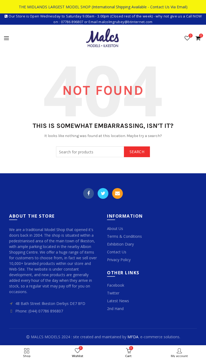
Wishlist (190, 35)
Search (137, 151)
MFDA (132, 336)
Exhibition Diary (120, 244)
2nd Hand (115, 308)
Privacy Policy (119, 259)
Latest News (118, 300)
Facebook (88, 193)
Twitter (103, 193)
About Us (115, 228)
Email (117, 193)
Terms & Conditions (124, 236)
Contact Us (116, 251)
